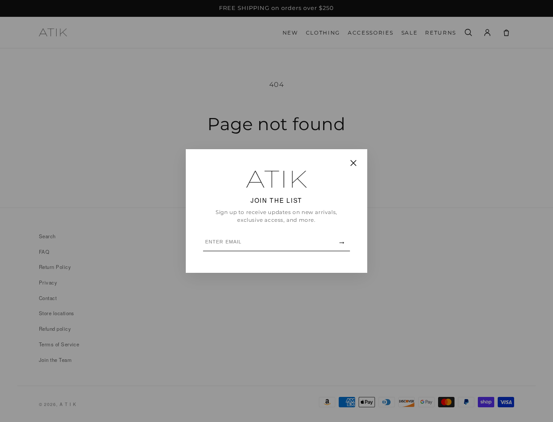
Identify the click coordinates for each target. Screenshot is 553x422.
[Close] (353, 164)
